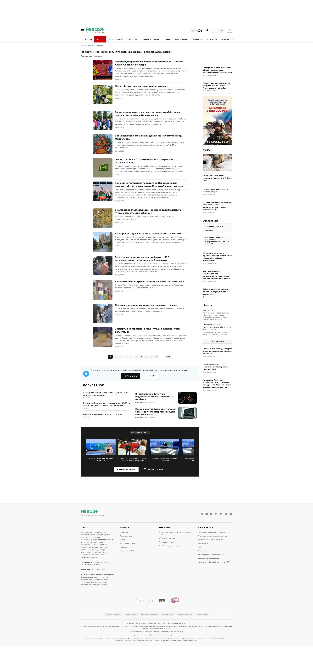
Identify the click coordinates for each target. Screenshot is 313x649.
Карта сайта (203, 543)
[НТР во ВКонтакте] (211, 514)
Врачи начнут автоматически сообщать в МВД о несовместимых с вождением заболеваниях (143, 259)
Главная (87, 39)
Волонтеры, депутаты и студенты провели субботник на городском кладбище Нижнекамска (148, 114)
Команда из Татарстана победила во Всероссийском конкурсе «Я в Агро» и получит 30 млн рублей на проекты (149, 184)
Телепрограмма (126, 469)
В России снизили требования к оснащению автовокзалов (149, 281)
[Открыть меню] (82, 29)
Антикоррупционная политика (211, 554)
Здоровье (197, 39)
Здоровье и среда (127, 543)
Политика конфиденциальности (211, 532)
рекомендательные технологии (133, 638)
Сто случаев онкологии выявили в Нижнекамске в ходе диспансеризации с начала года (217, 70)
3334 (168, 357)
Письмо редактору (170, 546)
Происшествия (151, 39)
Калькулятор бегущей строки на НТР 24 (214, 562)
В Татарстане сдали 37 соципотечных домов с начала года (149, 233)
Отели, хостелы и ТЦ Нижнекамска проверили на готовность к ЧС (144, 161)
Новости (91, 46)
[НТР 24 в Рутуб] (226, 514)
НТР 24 (83, 46)
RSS (199, 547)
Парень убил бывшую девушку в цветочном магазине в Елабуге (215, 333)
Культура (212, 39)
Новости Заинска (202, 614)
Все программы (154, 469)
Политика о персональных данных (212, 536)
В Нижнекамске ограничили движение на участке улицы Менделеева (149, 137)
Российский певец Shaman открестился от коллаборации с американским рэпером (215, 317)
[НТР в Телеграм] (221, 514)
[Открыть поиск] (207, 30)
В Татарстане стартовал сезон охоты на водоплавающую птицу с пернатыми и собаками (148, 211)
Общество (132, 39)
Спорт (167, 39)
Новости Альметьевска (149, 614)
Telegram (132, 376)
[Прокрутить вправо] (232, 39)
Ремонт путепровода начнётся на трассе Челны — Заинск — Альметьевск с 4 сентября (150, 63)
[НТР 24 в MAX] (202, 514)
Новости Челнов (167, 614)
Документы (202, 551)
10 (156, 357)
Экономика (181, 39)
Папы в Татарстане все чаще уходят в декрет (141, 86)
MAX (153, 376)
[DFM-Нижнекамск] (162, 601)
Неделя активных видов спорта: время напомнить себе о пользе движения (217, 351)
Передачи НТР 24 (127, 551)
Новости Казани (131, 614)
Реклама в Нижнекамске (208, 558)
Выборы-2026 (116, 39)
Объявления (209, 226)
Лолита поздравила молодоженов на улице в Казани (146, 305)
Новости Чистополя (185, 614)
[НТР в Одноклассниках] (216, 514)
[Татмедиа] (143, 601)
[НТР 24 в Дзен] (231, 514)
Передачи (226, 39)
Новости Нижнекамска (113, 614)
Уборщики (209, 230)
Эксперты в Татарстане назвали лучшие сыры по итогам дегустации (148, 330)
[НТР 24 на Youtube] (206, 514)
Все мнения (217, 341)
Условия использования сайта (210, 540)
